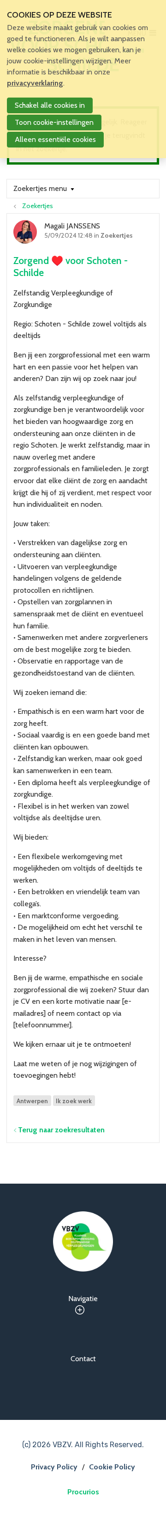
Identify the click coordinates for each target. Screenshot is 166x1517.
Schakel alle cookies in (50, 105)
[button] (44, 188)
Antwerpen (32, 1101)
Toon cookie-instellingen (54, 122)
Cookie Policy (112, 1466)
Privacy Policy (54, 1466)
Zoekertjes (37, 206)
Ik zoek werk (74, 1101)
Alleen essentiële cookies (55, 139)
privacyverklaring (35, 83)
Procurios (83, 1491)
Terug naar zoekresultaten (61, 1129)
